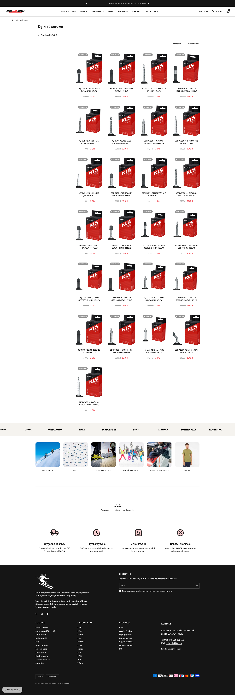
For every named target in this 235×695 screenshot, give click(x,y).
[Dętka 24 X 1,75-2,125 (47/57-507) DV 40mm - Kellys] (154, 329)
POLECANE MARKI (85, 623)
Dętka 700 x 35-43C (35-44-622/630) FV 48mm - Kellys (89, 403)
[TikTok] (49, 613)
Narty (75, 470)
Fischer (79, 627)
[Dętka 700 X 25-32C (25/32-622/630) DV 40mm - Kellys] (154, 120)
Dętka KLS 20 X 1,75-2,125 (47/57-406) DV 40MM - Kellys (186, 298)
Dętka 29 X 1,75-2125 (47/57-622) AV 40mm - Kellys (154, 194)
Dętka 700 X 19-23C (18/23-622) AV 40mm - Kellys (89, 351)
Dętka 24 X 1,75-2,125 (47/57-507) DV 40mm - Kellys (153, 351)
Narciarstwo (47, 470)
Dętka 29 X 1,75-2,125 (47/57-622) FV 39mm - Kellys (89, 194)
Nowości (65, 11)
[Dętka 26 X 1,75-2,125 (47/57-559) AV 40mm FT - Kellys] (121, 225)
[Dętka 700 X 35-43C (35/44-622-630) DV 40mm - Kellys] (121, 329)
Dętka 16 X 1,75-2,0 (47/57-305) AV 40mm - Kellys (121, 89)
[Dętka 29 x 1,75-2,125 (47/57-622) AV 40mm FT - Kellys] (121, 172)
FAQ (120, 649)
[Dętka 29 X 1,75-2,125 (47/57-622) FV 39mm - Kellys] (89, 172)
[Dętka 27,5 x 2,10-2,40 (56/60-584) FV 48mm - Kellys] (186, 172)
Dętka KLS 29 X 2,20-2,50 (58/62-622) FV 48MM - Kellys (186, 246)
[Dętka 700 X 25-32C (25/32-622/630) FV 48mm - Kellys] (121, 120)
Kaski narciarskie (41, 649)
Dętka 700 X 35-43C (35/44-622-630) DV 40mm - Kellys (121, 351)
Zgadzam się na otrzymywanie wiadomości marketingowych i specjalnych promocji (147, 591)
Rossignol (80, 645)
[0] (227, 11)
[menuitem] (64, 11)
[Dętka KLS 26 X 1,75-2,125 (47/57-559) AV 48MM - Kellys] (186, 68)
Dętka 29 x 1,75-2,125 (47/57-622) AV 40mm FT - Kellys (121, 194)
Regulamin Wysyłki (125, 638)
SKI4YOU (15, 20)
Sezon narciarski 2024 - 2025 (45, 631)
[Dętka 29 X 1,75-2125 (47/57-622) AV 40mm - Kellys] (154, 172)
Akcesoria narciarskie (42, 659)
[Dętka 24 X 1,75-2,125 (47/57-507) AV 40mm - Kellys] (89, 68)
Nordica (80, 634)
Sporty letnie (96, 11)
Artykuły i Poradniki (125, 631)
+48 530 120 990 (176, 639)
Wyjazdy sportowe (125, 634)
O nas (121, 627)
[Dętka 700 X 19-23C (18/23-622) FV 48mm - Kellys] (186, 120)
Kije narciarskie (40, 652)
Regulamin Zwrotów (126, 641)
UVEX (79, 656)
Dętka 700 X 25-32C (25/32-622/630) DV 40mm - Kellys (154, 142)
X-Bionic (80, 663)
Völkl (79, 659)
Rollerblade (81, 641)
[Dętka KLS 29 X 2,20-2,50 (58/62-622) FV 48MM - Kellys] (186, 225)
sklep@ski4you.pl (174, 643)
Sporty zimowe (78, 11)
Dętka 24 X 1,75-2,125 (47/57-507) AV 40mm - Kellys (89, 89)
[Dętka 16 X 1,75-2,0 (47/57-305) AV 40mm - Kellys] (121, 68)
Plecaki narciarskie (41, 656)
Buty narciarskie (103, 470)
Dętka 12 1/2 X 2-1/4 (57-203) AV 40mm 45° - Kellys (186, 351)
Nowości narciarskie (42, 627)
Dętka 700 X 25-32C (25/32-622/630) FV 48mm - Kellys (121, 142)
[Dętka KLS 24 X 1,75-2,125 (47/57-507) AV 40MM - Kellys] (89, 277)
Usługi (148, 11)
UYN (79, 652)
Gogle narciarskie (41, 638)
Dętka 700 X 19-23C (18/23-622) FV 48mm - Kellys (186, 142)
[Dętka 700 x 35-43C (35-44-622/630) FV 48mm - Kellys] (89, 381)
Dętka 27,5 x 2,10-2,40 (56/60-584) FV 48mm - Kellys (186, 194)
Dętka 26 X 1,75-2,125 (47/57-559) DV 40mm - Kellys (153, 298)
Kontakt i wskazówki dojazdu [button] (171, 649)
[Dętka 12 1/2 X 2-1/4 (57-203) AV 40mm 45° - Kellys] (186, 329)
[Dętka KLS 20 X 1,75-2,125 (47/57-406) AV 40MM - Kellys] (121, 277)
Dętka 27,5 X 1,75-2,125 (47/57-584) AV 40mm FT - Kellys (89, 246)
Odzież (187, 470)
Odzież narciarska (131, 470)
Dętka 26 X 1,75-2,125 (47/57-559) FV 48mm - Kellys (89, 142)
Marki (110, 11)
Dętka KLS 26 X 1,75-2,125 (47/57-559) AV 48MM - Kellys (186, 89)
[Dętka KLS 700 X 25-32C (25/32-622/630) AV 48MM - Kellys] (154, 225)
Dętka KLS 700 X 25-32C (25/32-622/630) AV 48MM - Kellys (153, 246)
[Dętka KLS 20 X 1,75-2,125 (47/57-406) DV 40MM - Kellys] (186, 277)
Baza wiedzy (123, 11)
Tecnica (80, 649)
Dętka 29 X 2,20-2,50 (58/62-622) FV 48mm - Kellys (154, 89)
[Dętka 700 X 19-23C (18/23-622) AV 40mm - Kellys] (89, 329)
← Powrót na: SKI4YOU (47, 34)
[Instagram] (44, 613)
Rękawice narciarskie (159, 470)
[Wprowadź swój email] (197, 586)
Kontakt (157, 11)
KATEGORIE (40, 623)
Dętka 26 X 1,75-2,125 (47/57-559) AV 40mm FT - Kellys (121, 246)
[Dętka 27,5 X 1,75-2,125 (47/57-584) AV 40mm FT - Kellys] (89, 225)
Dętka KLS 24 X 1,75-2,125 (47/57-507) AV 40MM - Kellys (89, 298)
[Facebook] (38, 613)
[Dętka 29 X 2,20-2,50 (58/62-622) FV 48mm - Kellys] (154, 68)
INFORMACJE (124, 623)
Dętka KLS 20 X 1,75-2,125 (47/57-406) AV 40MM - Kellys (121, 298)
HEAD (79, 631)
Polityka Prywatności (126, 645)
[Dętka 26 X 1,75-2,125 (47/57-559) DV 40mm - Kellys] (154, 277)
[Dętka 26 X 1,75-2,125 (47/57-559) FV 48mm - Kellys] (89, 120)
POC (79, 638)
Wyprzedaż (136, 11)
